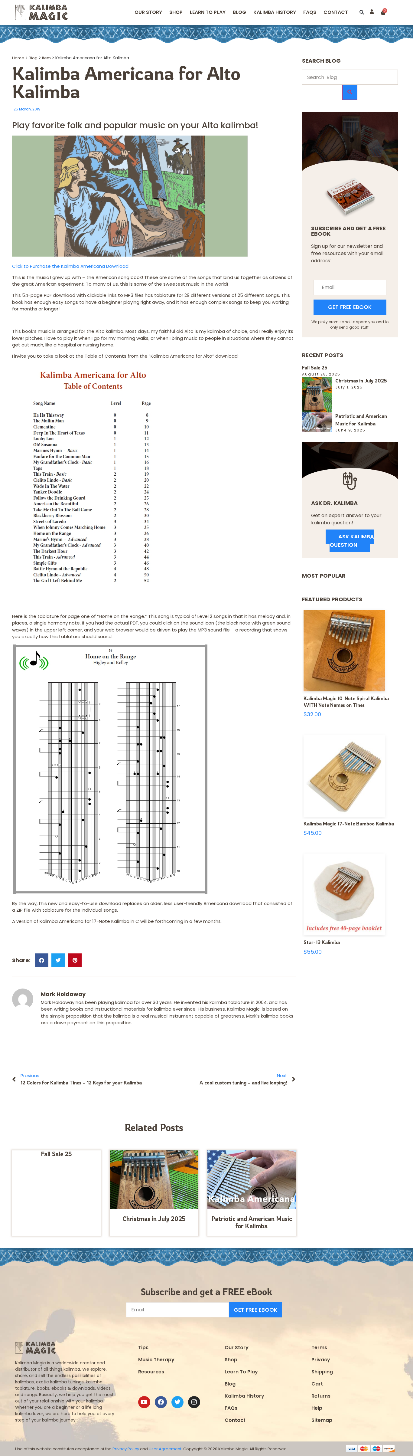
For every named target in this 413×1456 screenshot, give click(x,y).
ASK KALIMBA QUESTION (352, 541)
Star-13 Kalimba (322, 942)
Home (18, 58)
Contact (336, 12)
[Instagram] (194, 1402)
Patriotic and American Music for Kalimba (251, 1222)
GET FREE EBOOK (350, 307)
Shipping (322, 1371)
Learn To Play (241, 1371)
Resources (151, 1371)
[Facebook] (161, 1402)
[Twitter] (177, 1402)
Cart (317, 1383)
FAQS (309, 12)
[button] (362, 12)
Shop (176, 12)
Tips (143, 1347)
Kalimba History (274, 12)
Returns (320, 1395)
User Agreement (165, 1449)
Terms (319, 1347)
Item (46, 58)
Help (316, 1408)
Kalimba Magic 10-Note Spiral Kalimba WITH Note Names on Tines (346, 701)
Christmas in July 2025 (154, 1218)
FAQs (231, 1408)
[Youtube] (144, 1402)
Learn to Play (208, 12)
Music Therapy (156, 1359)
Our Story (148, 12)
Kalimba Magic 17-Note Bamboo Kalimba (349, 824)
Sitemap (321, 1420)
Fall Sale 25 (56, 1154)
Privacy (320, 1359)
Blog (239, 12)
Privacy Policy (125, 1449)
